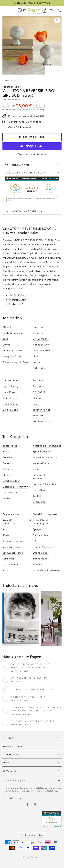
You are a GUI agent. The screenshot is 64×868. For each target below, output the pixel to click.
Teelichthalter (10, 564)
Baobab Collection (13, 332)
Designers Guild (11, 356)
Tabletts (37, 495)
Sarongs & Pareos (12, 541)
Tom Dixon (39, 415)
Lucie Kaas (8, 392)
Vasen (5, 570)
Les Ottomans (10, 380)
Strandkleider (41, 552)
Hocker (6, 498)
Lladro (37, 356)
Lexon (36, 362)
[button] (51, 11)
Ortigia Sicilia (10, 409)
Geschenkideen (11, 480)
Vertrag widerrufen (32, 835)
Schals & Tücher (11, 546)
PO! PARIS (39, 392)
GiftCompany (41, 338)
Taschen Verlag (41, 409)
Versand (15, 110)
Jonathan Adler (11, 86)
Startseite (8, 80)
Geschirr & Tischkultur (15, 486)
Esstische (7, 469)
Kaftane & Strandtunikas (47, 445)
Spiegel (37, 529)
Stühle (36, 541)
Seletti (36, 403)
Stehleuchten (40, 535)
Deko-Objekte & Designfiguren (47, 521)
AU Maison (8, 327)
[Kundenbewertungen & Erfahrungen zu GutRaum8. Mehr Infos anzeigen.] (32, 202)
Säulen (6, 535)
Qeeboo (38, 398)
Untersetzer (40, 501)
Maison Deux (10, 398)
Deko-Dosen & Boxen (45, 457)
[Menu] (4, 11)
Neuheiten (39, 490)
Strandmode (40, 558)
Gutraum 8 (36, 857)
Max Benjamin (10, 403)
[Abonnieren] (60, 780)
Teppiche (38, 564)
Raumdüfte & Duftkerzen (16, 521)
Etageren (7, 474)
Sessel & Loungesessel (45, 514)
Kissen (36, 469)
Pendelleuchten (11, 514)
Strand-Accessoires (44, 546)
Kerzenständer (41, 463)
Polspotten (39, 386)
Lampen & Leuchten (44, 484)
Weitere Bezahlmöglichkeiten (32, 154)
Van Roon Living (42, 421)
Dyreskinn (38, 327)
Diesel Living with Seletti (16, 362)
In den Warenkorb (32, 137)
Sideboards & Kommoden (47, 476)
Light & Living (10, 386)
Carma (6, 344)
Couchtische (9, 457)
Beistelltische (9, 445)
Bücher (6, 451)
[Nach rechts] (57, 70)
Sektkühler (8, 558)
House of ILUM (41, 344)
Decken (6, 463)
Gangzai (38, 332)
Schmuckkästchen (12, 552)
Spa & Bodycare (42, 451)
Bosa (5, 338)
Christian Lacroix (12, 350)
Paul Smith (39, 380)
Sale (4, 529)
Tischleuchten (10, 492)
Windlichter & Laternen (46, 570)
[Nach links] (49, 70)
